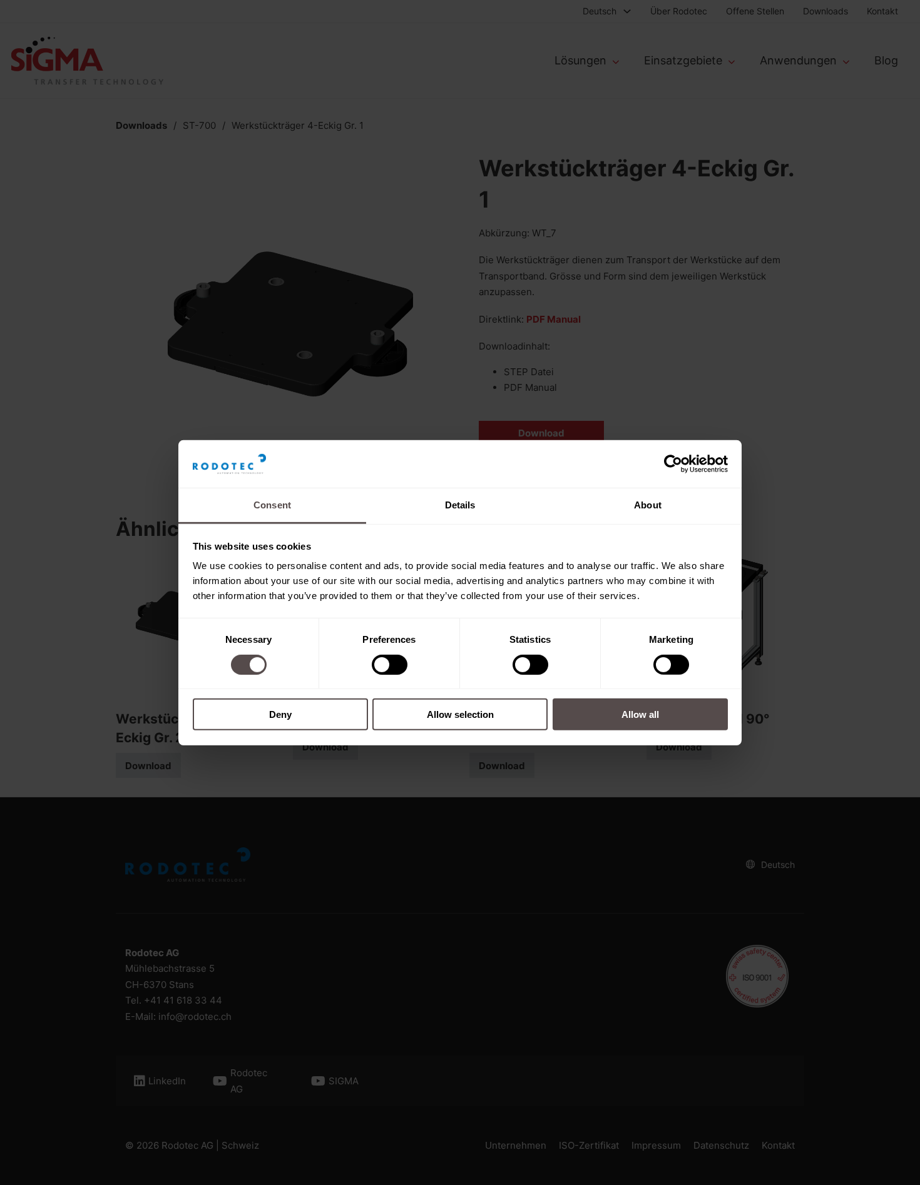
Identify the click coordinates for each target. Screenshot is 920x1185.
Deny (280, 714)
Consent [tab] (272, 505)
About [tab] (648, 505)
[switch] (389, 664)
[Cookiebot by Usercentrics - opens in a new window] (673, 464)
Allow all (640, 714)
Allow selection (460, 714)
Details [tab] (460, 505)
